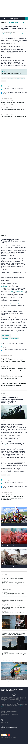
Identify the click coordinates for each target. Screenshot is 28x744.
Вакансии (21, 689)
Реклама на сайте (4, 690)
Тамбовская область (6, 159)
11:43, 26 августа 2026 (5, 236)
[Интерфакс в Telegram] (4, 730)
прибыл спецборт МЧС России (16, 303)
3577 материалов (5, 683)
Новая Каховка (5, 78)
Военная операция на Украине (16, 22)
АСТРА (2, 720)
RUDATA (2, 726)
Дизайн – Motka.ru (4, 740)
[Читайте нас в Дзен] (2, 730)
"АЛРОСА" (3, 465)
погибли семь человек (17, 291)
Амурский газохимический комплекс (10, 338)
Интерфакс (14, 19)
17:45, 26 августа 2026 (5, 395)
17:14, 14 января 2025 (5, 24)
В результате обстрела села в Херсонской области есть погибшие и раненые (13, 34)
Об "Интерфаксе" (9, 689)
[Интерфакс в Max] (10, 730)
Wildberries (15, 159)
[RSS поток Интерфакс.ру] (8, 730)
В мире (3, 394)
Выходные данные (4, 738)
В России (3, 22)
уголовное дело (12, 310)
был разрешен (9, 445)
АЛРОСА (4, 475)
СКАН (2, 725)
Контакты (3, 689)
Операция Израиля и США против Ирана (12, 681)
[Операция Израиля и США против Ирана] (14, 679)
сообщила (9, 42)
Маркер (2, 719)
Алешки (23, 78)
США (8, 475)
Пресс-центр (15, 689)
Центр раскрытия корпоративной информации (9, 727)
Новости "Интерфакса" (5, 723)
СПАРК (2, 715)
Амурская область (6, 335)
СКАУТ (2, 718)
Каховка (3, 81)
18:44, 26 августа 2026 (5, 126)
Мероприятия (11, 690)
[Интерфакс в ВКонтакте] (6, 730)
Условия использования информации (8, 737)
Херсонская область (15, 78)
